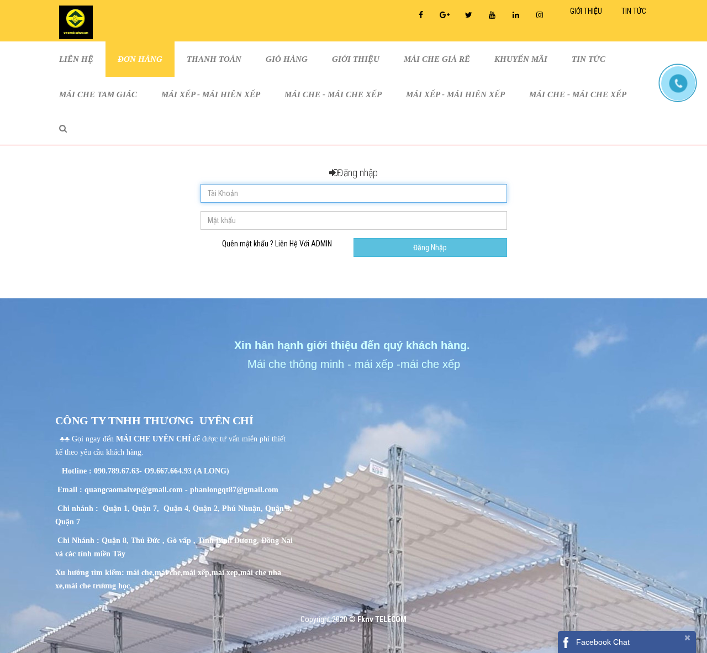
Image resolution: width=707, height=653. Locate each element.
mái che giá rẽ (437, 59)
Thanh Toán (214, 59)
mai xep (225, 572)
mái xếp (374, 364)
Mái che (268, 364)
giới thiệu (355, 59)
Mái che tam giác (98, 94)
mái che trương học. (98, 586)
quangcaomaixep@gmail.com (134, 490)
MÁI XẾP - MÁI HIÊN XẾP (210, 94)
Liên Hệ (76, 59)
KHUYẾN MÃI (520, 59)
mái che (139, 572)
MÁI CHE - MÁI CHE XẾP (333, 94)
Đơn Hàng (140, 59)
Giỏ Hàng (287, 59)
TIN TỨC (588, 59)
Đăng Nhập (430, 247)
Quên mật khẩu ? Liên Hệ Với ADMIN (277, 243)
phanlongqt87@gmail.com (234, 490)
